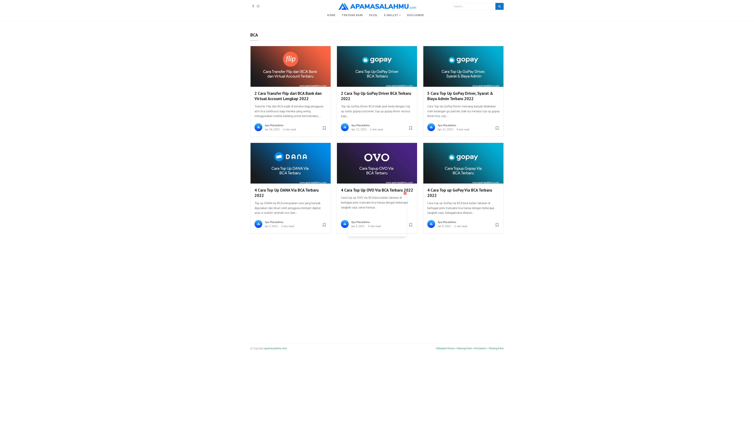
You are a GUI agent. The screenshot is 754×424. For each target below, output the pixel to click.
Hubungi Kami (464, 348)
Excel (373, 15)
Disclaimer (415, 15)
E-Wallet (391, 15)
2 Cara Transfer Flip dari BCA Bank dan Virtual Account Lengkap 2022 (288, 96)
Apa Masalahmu (274, 125)
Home (331, 15)
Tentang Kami (352, 15)
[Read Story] (324, 129)
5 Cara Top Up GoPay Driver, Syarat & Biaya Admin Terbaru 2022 (460, 96)
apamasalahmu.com (275, 348)
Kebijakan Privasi (445, 348)
